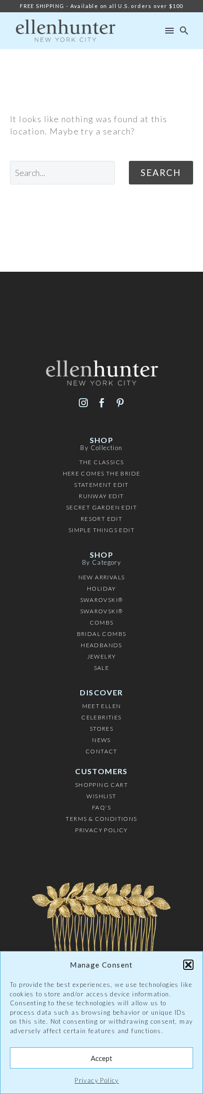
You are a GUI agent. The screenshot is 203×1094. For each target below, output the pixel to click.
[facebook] (101, 402)
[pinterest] (120, 402)
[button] (188, 964)
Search (161, 172)
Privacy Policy (97, 1080)
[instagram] (83, 402)
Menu (169, 31)
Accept (101, 1058)
